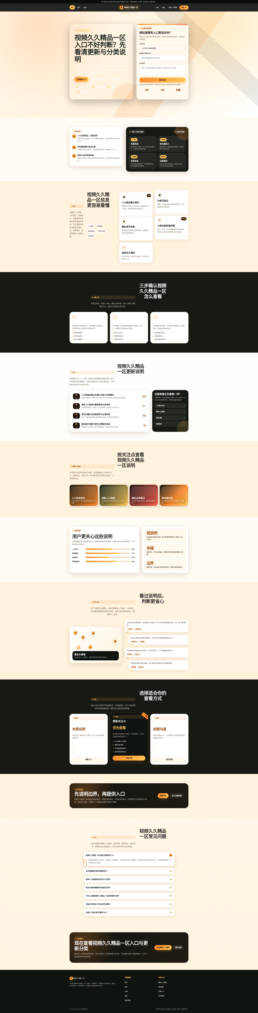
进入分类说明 (177, 796)
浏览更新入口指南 (98, 79)
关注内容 (142, 44)
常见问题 (127, 1000)
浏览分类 (129, 758)
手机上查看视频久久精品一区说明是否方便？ (128, 895)
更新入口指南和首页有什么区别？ (128, 879)
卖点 (78, 7)
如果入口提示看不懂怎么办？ (128, 912)
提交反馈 (162, 80)
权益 (163, 7)
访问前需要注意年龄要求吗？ (128, 871)
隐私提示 (161, 987)
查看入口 (184, 7)
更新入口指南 (173, 7)
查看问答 (163, 796)
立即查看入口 (81, 79)
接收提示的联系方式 (145, 53)
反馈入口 (161, 991)
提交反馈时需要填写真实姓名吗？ (128, 887)
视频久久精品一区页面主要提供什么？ (129, 855)
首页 (72, 7)
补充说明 (142, 63)
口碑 (157, 7)
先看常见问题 (115, 79)
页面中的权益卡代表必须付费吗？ (128, 904)
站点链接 (161, 996)
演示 (85, 7)
